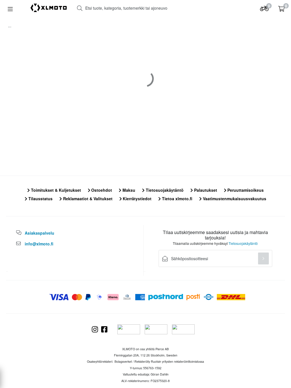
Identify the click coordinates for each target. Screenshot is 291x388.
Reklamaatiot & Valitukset (87, 198)
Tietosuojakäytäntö (164, 190)
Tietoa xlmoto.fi (176, 198)
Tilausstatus (40, 198)
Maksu (128, 190)
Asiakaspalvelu (39, 233)
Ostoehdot (101, 190)
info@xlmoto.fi (39, 244)
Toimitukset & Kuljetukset (55, 190)
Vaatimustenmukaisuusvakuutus (234, 198)
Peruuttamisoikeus (245, 190)
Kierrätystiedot (136, 198)
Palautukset (205, 190)
